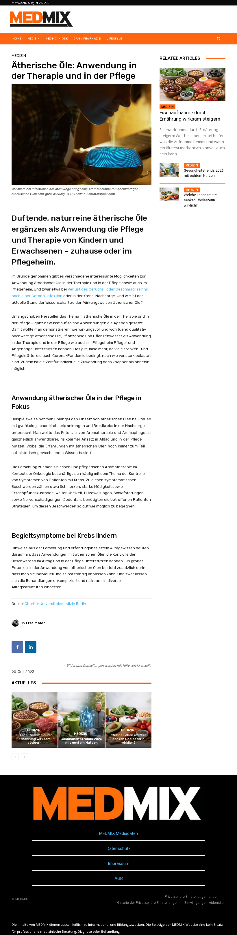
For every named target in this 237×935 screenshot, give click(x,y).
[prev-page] (15, 757)
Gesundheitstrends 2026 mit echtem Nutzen (81, 741)
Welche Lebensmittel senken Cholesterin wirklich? (128, 739)
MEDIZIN (19, 55)
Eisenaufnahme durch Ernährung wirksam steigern (34, 739)
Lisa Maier (35, 623)
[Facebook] (17, 647)
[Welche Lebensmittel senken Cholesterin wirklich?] (128, 719)
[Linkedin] (30, 647)
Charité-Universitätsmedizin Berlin (55, 604)
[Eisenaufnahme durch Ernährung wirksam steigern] (35, 719)
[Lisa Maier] (16, 623)
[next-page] (24, 757)
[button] (218, 38)
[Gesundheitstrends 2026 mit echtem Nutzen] (81, 719)
